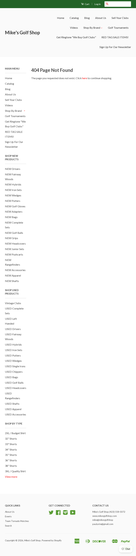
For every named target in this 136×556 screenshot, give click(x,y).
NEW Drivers (12, 168)
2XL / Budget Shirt (15, 433)
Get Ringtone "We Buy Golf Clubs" (76, 37)
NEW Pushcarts (14, 254)
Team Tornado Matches (17, 521)
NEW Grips (11, 238)
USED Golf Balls (14, 382)
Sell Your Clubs (120, 17)
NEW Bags (11, 217)
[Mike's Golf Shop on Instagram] (65, 513)
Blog (87, 17)
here (84, 78)
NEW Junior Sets (14, 249)
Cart (86, 4)
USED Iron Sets (13, 350)
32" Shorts (11, 438)
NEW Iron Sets (13, 189)
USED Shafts (12, 403)
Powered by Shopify (52, 540)
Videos (74, 27)
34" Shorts (11, 449)
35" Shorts (11, 454)
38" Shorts (11, 465)
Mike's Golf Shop (22, 32)
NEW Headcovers (15, 243)
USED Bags (11, 377)
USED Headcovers (15, 387)
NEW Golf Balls (14, 232)
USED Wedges (13, 360)
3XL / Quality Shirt (15, 471)
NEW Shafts (12, 280)
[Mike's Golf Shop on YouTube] (72, 513)
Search (8, 525)
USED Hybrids (13, 344)
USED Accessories (15, 414)
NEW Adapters (13, 211)
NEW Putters (12, 200)
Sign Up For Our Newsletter (115, 47)
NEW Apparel (13, 275)
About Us (100, 17)
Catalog (74, 17)
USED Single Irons (15, 366)
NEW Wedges (13, 195)
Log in (98, 4)
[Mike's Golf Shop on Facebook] (58, 513)
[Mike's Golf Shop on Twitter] (51, 513)
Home (60, 17)
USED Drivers (13, 328)
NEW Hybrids (13, 184)
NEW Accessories (15, 270)
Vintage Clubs (13, 303)
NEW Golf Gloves (15, 206)
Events (8, 516)
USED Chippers (14, 371)
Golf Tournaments (118, 27)
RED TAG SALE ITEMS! (115, 37)
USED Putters (13, 355)
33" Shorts (11, 444)
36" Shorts (11, 460)
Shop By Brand (92, 27)
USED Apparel (13, 409)
